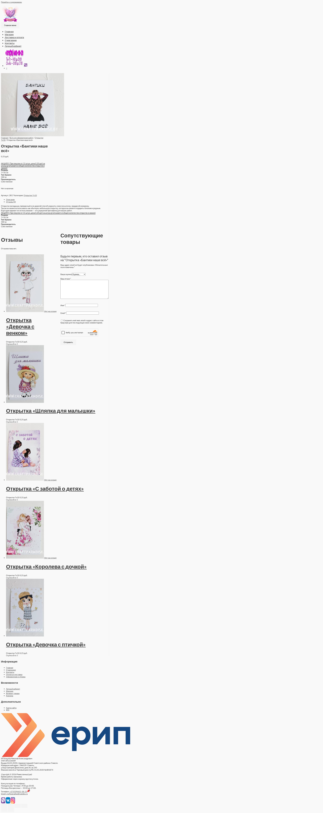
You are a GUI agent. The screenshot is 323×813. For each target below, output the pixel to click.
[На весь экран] (17, 806)
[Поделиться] (11, 806)
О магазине (11, 40)
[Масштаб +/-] (24, 806)
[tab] (57, 199)
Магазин (9, 34)
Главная (9, 31)
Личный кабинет (13, 46)
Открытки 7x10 (30, 195)
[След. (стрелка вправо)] (11, 810)
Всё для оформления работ (21, 138)
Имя (62, 305)
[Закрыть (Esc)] (4, 806)
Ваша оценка (66, 274)
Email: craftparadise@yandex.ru (14, 794)
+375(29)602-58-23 (18, 791)
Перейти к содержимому (11, 2)
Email (63, 313)
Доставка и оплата (14, 37)
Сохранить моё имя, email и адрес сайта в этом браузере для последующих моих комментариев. (81, 321)
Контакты (10, 43)
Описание (10, 199)
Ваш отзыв (65, 279)
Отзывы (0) (11, 202)
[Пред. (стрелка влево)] (4, 810)
